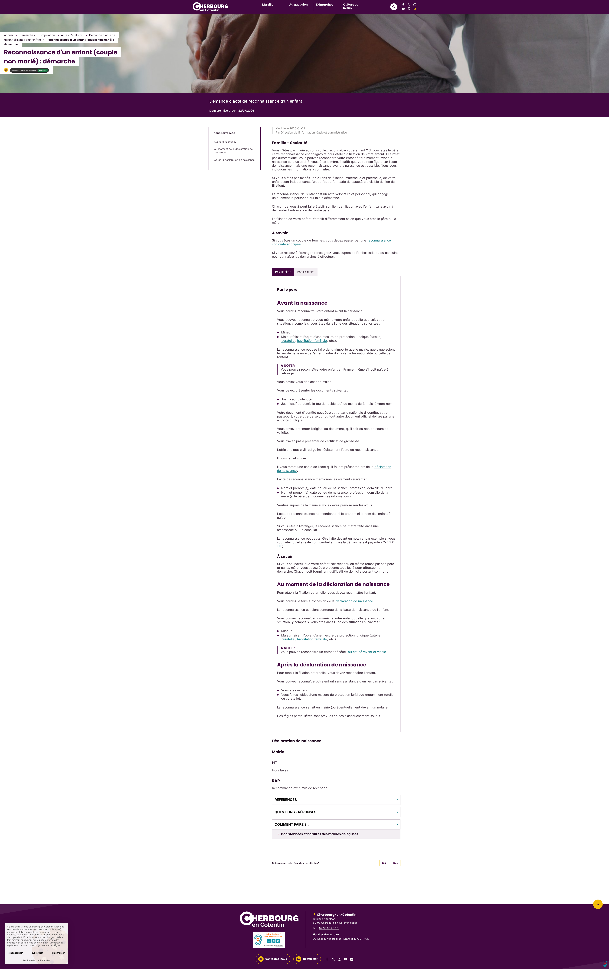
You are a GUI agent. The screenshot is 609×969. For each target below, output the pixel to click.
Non (395, 863)
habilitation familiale (312, 341)
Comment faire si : (292, 824)
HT (279, 546)
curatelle (288, 341)
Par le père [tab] (283, 272)
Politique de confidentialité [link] (36, 960)
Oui (384, 863)
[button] (6, 70)
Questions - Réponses (295, 812)
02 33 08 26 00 (328, 928)
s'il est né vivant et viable (367, 652)
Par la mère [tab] (305, 272)
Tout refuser (36, 952)
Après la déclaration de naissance (234, 159)
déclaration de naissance (354, 601)
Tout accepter (15, 952)
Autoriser (42, 70)
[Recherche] (393, 6)
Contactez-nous (276, 959)
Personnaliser (58, 952)
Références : (287, 800)
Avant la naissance (225, 141)
